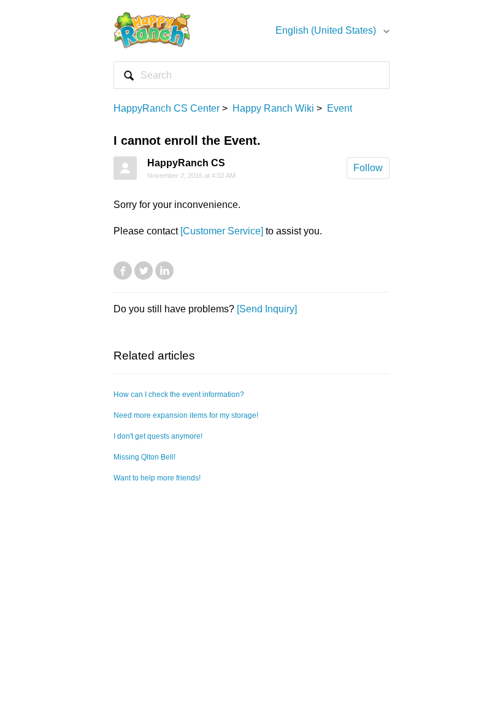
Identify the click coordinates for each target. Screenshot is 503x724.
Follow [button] (368, 168)
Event (339, 108)
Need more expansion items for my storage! (185, 415)
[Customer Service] (221, 231)
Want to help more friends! (157, 478)
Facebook (122, 270)
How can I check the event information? (178, 394)
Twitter (143, 270)
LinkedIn (164, 270)
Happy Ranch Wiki (273, 108)
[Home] (152, 30)
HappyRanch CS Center (166, 108)
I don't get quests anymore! (157, 436)
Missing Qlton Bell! (144, 457)
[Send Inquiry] (267, 309)
